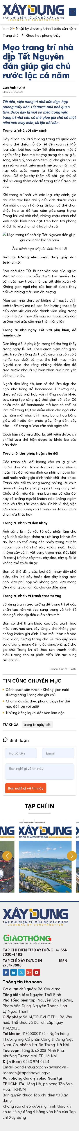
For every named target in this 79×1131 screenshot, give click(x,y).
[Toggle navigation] (72, 12)
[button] (72, 856)
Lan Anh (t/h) (14, 87)
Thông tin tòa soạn (22, 981)
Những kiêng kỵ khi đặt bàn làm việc (35, 713)
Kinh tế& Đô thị (67, 669)
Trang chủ (10, 35)
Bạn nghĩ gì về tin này (25, 788)
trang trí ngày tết (37, 725)
